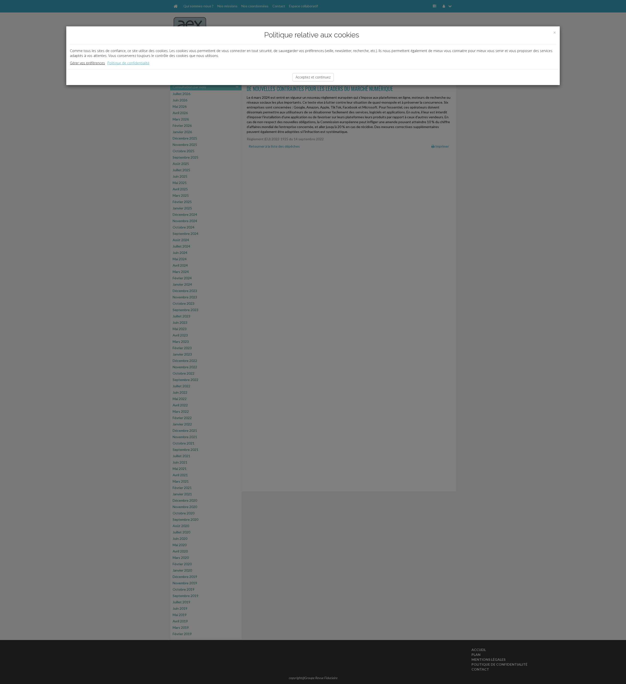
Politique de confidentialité (128, 63)
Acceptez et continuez (313, 77)
